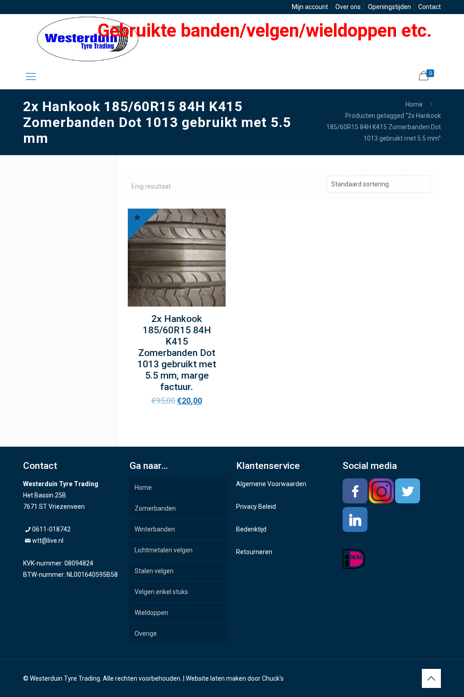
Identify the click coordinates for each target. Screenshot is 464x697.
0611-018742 (51, 529)
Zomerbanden (155, 508)
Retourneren (254, 552)
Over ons (348, 6)
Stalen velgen (154, 571)
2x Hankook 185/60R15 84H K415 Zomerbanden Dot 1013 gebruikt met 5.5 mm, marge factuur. (176, 352)
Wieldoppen (151, 612)
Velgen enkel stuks (161, 591)
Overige (146, 633)
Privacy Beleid (256, 506)
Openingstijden (389, 6)
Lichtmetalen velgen (164, 550)
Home (414, 104)
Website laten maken (216, 678)
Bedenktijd (251, 529)
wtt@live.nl (47, 540)
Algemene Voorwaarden (271, 483)
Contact (429, 6)
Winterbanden (155, 529)
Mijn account (310, 6)
